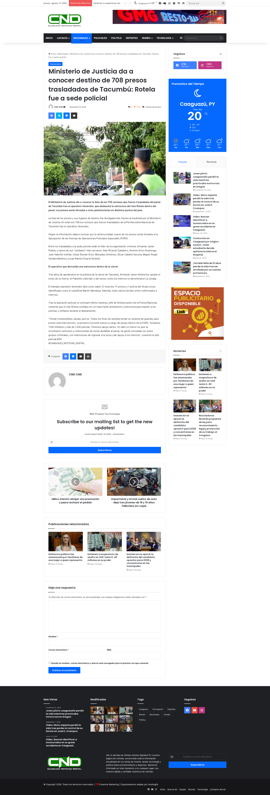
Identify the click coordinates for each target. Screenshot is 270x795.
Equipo (182, 789)
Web (109, 650)
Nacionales (80, 38)
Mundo (146, 38)
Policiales (100, 38)
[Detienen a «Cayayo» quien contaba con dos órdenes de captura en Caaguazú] (111, 728)
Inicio (49, 38)
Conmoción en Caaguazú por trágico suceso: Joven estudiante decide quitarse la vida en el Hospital (206, 246)
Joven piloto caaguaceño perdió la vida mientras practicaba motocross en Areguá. (206, 180)
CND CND (58, 107)
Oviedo (167, 714)
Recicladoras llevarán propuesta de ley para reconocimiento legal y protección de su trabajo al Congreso (210, 425)
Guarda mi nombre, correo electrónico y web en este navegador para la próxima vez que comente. (100, 663)
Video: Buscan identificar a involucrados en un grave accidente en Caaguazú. (204, 223)
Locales (62, 38)
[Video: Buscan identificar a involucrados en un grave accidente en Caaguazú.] (182, 221)
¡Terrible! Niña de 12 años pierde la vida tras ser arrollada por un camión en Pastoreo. (207, 268)
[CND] (64, 20)
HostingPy (153, 784)
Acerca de (172, 789)
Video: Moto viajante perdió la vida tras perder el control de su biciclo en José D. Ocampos (206, 202)
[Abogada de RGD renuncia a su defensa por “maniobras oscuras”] (126, 728)
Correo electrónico (58, 650)
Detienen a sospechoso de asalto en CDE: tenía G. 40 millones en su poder (103, 557)
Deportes (132, 38)
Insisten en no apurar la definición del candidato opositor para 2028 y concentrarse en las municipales (141, 560)
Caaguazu (143, 709)
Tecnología (164, 38)
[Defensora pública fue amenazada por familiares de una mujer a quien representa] (65, 541)
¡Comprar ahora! (218, 789)
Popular (182, 161)
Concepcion (157, 709)
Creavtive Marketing (109, 784)
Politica (116, 38)
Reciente (212, 161)
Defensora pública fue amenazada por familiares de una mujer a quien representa (65, 557)
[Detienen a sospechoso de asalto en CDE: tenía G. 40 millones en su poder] (105, 541)
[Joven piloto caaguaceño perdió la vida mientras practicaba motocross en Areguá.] (182, 178)
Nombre (53, 636)
